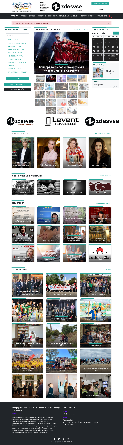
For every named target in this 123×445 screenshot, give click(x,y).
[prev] (114, 33)
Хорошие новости (36, 16)
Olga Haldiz (110, 71)
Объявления (64, 16)
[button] (38, 53)
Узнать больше (105, 176)
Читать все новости (81, 29)
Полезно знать (51, 16)
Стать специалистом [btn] (100, 3)
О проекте (23, 16)
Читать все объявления (102, 203)
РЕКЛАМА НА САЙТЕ (17, 89)
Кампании (75, 16)
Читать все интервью (103, 133)
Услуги (107, 87)
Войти (99, 10)
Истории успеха (87, 16)
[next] (117, 33)
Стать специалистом (17, 84)
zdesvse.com (67, 442)
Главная (15, 16)
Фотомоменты (101, 16)
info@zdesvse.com (69, 414)
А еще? (108, 269)
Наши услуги (98, 85)
